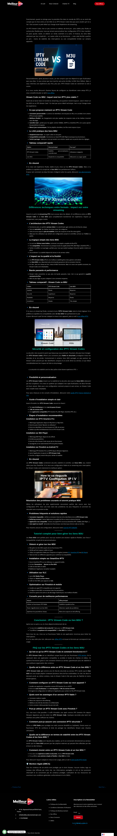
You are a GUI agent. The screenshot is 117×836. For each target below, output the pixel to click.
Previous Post (16, 787)
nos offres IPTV (83, 316)
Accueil (43, 4)
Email (75, 812)
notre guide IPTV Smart (78, 760)
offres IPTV (58, 639)
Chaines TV (65, 4)
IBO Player (84, 552)
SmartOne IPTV (75, 552)
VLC (69, 552)
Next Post (102, 787)
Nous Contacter (53, 4)
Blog (74, 4)
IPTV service (82, 655)
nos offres (51, 93)
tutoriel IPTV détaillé (70, 528)
